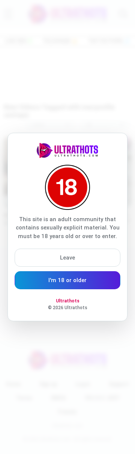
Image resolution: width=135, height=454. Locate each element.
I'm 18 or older (67, 280)
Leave (67, 257)
